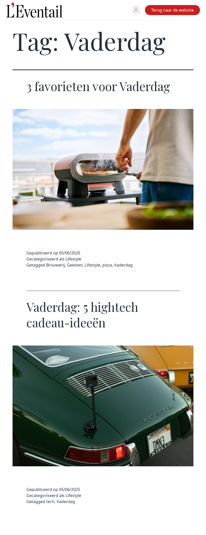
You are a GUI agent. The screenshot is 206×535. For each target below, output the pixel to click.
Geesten (75, 265)
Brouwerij (55, 265)
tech (50, 501)
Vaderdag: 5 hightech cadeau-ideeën (82, 314)
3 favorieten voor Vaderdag (98, 86)
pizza (107, 265)
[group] (136, 10)
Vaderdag (123, 265)
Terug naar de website (172, 10)
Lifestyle (73, 259)
